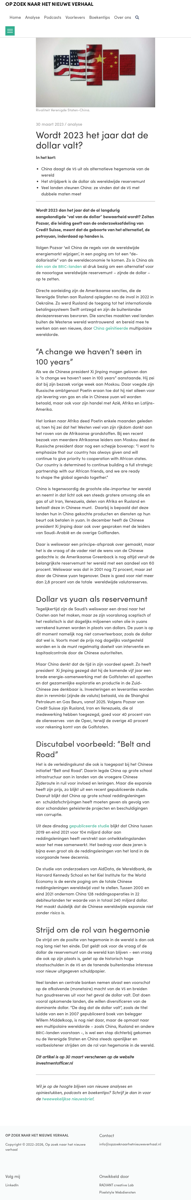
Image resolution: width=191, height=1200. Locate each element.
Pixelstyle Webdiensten (117, 1192)
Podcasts (52, 17)
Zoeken (137, 19)
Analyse (32, 17)
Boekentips (99, 17)
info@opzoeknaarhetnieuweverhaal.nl (130, 1144)
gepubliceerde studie (89, 825)
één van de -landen (59, 266)
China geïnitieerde (110, 328)
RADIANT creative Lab (116, 1185)
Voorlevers (75, 17)
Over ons (122, 17)
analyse (75, 124)
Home (15, 17)
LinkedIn (12, 1185)
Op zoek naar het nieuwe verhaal (49, 3)
